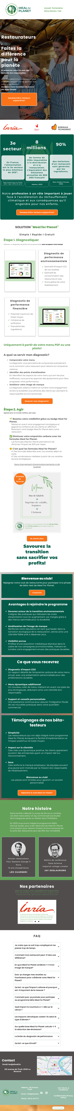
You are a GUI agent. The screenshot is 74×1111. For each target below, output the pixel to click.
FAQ (59, 11)
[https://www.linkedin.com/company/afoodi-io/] (42, 1093)
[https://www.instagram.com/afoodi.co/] (47, 1093)
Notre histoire (50, 11)
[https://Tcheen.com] (37, 912)
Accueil (47, 8)
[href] (54, 1065)
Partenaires (57, 8)
